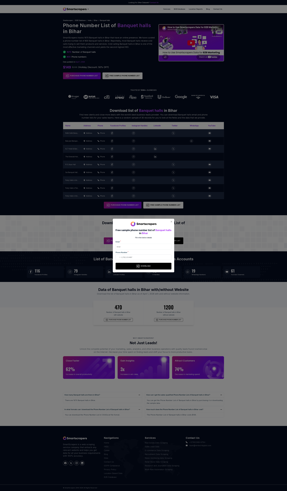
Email (118, 242)
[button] (118, 257)
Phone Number (122, 252)
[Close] (171, 221)
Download (146, 266)
